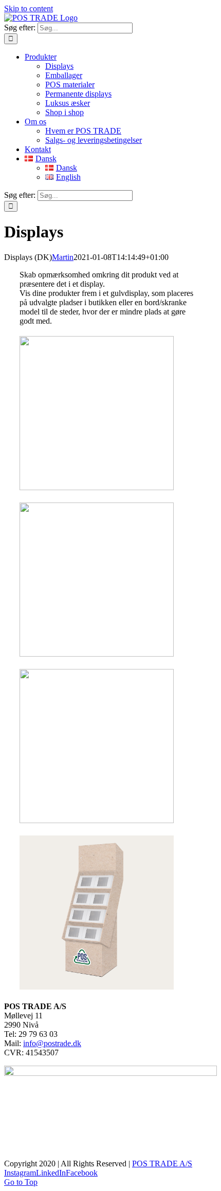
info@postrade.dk (52, 1043)
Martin (62, 257)
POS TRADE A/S (162, 1163)
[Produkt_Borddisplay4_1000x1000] (97, 653)
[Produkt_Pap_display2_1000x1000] (97, 820)
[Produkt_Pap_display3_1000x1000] (97, 986)
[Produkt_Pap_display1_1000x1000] (97, 487)
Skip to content (28, 8)
